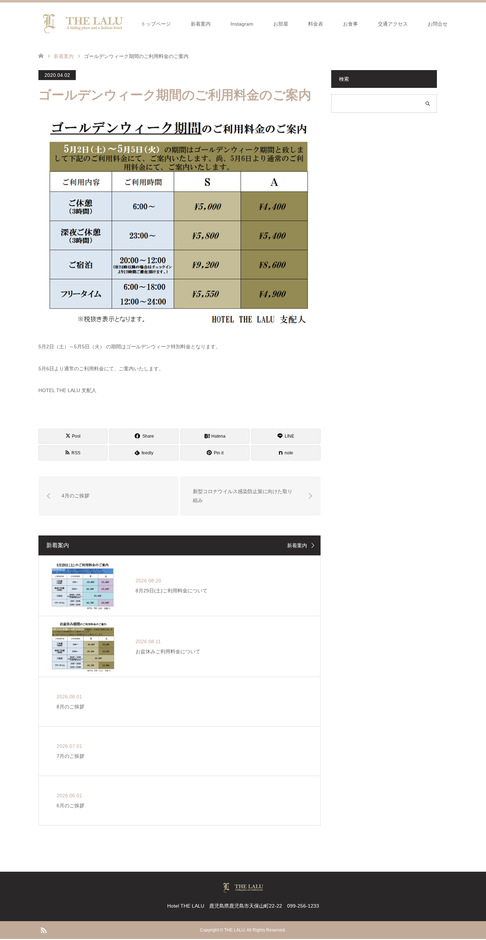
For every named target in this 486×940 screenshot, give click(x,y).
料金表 (315, 24)
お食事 (350, 24)
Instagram (242, 24)
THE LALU (234, 930)
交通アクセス (393, 24)
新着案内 (201, 24)
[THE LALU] (82, 23)
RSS (43, 929)
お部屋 (280, 24)
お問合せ (438, 24)
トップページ (156, 24)
